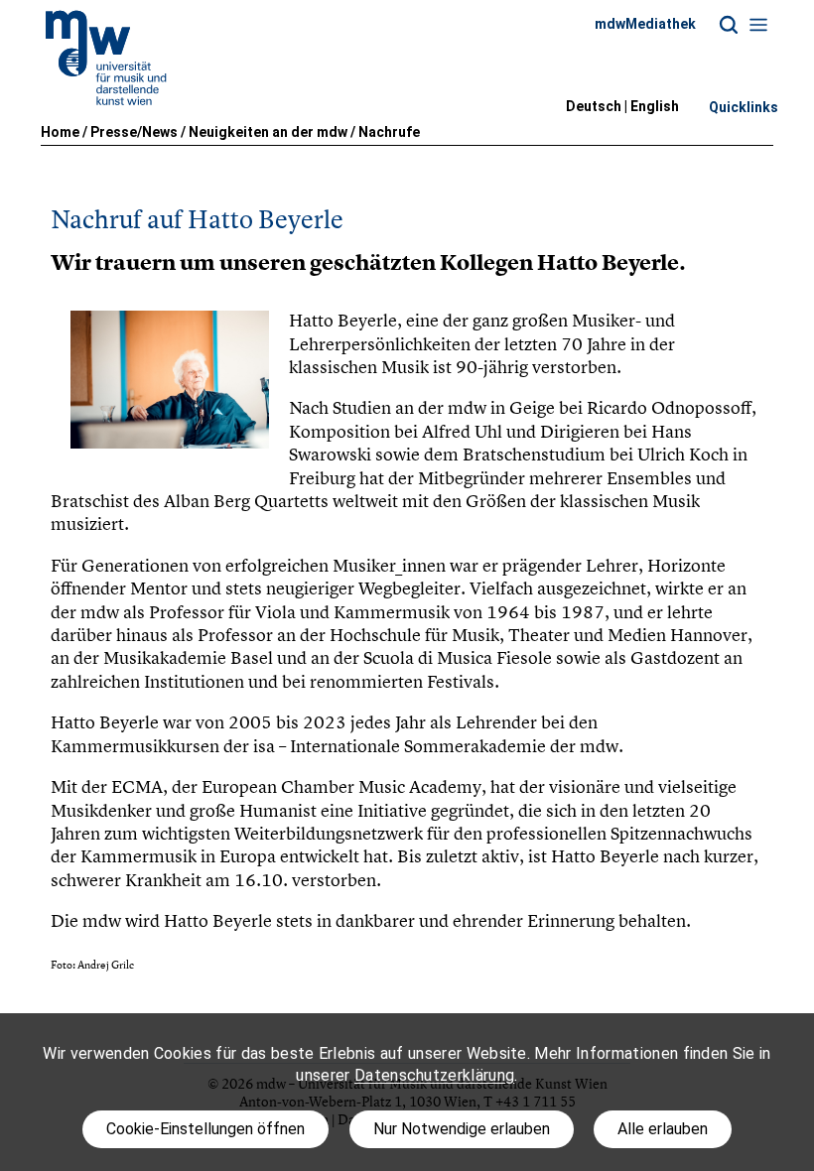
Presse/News (134, 132)
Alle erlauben (662, 1128)
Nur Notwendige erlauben (461, 1128)
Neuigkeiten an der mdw (268, 132)
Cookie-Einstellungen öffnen (205, 1128)
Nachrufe (389, 132)
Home (60, 132)
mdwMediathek (645, 24)
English (654, 106)
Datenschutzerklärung (434, 1075)
